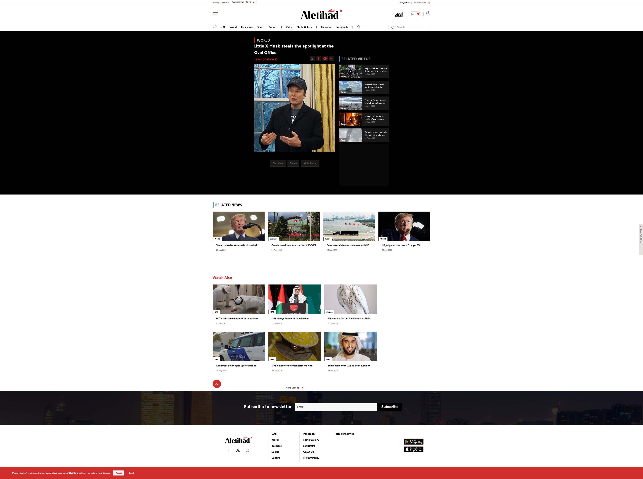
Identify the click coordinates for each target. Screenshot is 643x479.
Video (289, 27)
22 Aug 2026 (387, 250)
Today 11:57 (220, 323)
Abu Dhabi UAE (241, 2)
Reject (131, 473)
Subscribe (389, 407)
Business (246, 27)
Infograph (342, 27)
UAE (223, 27)
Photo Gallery (304, 27)
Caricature (326, 27)
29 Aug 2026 (221, 250)
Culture (273, 27)
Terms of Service (344, 433)
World (233, 27)
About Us (308, 451)
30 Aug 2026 (277, 323)
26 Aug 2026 (276, 250)
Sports (260, 27)
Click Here (73, 473)
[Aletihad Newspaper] (321, 14)
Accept (119, 473)
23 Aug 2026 (332, 250)
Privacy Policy (311, 457)
